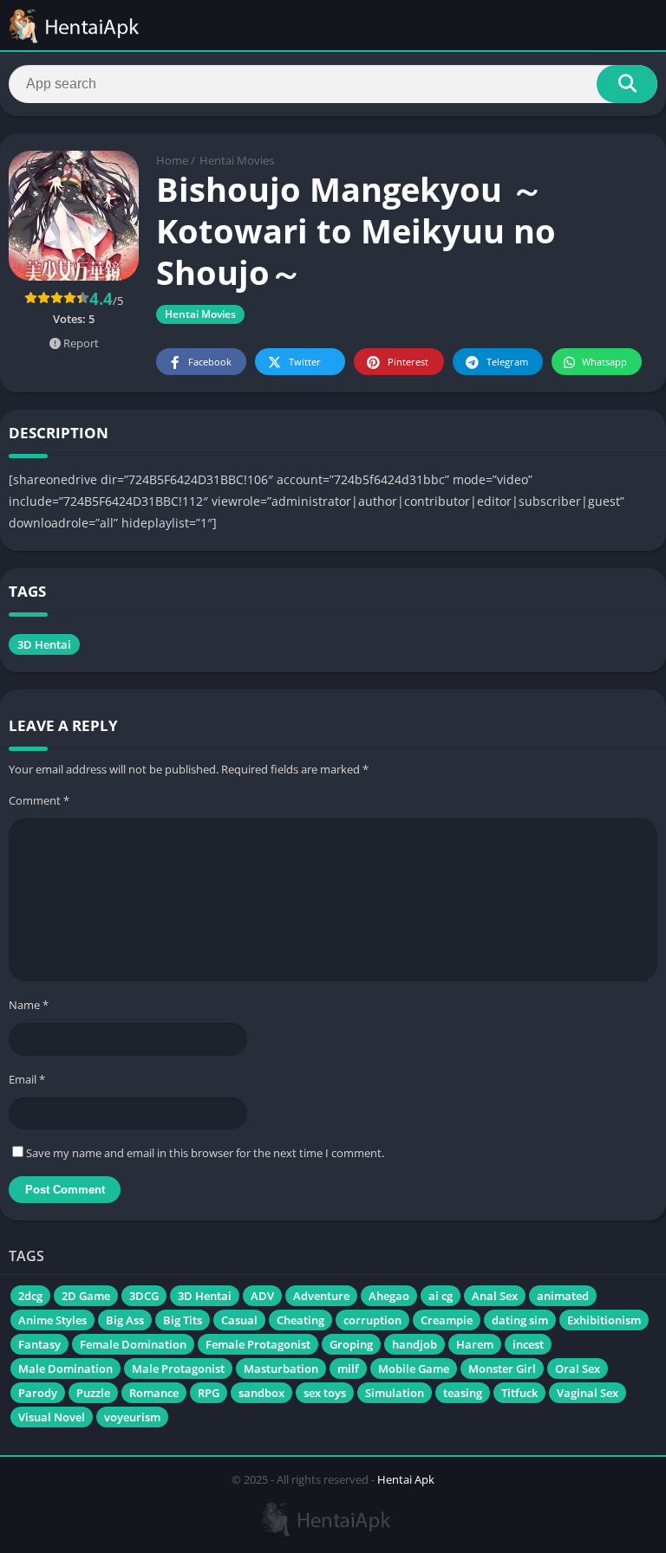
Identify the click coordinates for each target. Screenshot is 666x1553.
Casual (239, 1320)
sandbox (261, 1393)
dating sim (520, 1320)
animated (563, 1296)
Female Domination (133, 1344)
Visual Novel (51, 1417)
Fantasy (39, 1344)
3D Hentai (44, 644)
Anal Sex (495, 1296)
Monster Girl (502, 1368)
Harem (474, 1344)
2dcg (30, 1296)
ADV (262, 1296)
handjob (414, 1344)
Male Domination (65, 1368)
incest (528, 1344)
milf (348, 1368)
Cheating (300, 1320)
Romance (154, 1393)
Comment (39, 800)
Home (172, 160)
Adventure (321, 1296)
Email (27, 1079)
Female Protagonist (258, 1344)
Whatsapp (604, 361)
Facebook (210, 361)
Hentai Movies (236, 160)
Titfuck (519, 1393)
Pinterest (408, 361)
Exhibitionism (604, 1320)
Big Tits (182, 1320)
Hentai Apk (405, 1479)
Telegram (507, 361)
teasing (462, 1393)
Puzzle (93, 1393)
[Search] (627, 84)
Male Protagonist (178, 1368)
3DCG (144, 1296)
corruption (372, 1320)
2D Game (86, 1296)
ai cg (440, 1296)
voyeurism (132, 1417)
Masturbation (281, 1368)
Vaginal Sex (587, 1393)
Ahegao (389, 1296)
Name (29, 1005)
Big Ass (125, 1320)
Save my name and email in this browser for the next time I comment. (205, 1153)
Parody (37, 1393)
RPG (208, 1393)
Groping (351, 1344)
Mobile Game (413, 1368)
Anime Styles (52, 1320)
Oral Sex (577, 1368)
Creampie (447, 1320)
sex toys (325, 1393)
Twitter (305, 361)
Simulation (394, 1393)
